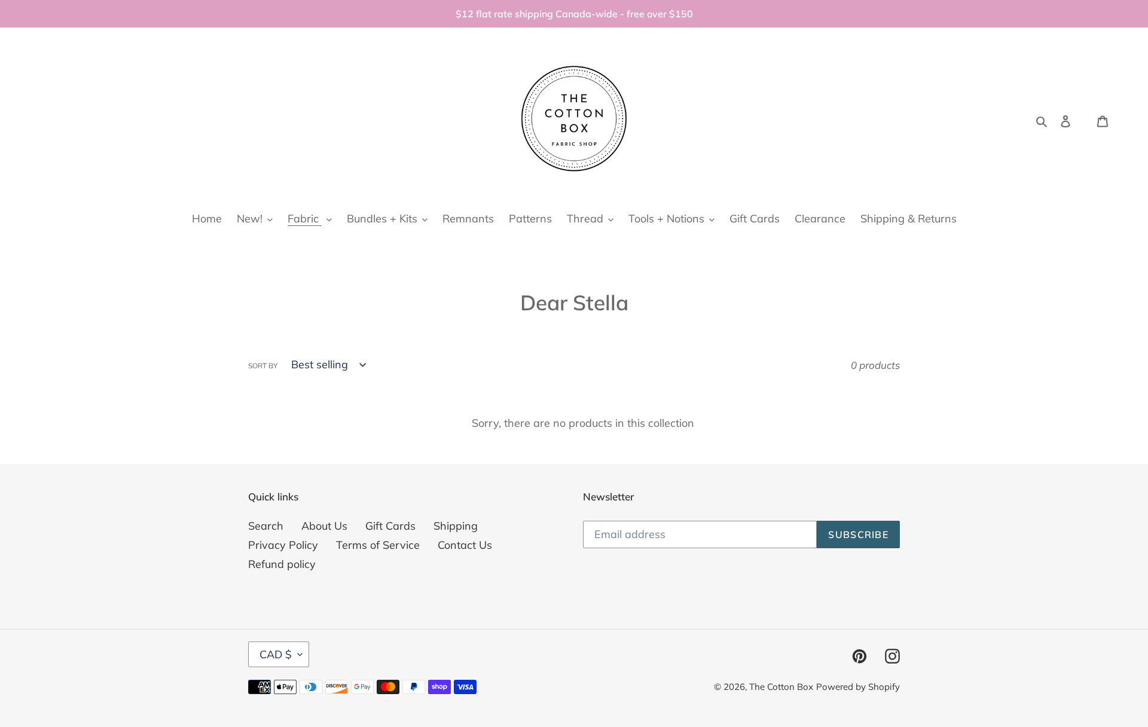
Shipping (455, 526)
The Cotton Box (781, 686)
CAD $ (275, 654)
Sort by (262, 365)
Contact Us (465, 545)
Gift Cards (390, 526)
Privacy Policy (283, 545)
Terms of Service (378, 545)
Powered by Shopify (858, 686)
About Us (324, 526)
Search (265, 526)
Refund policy (282, 564)
